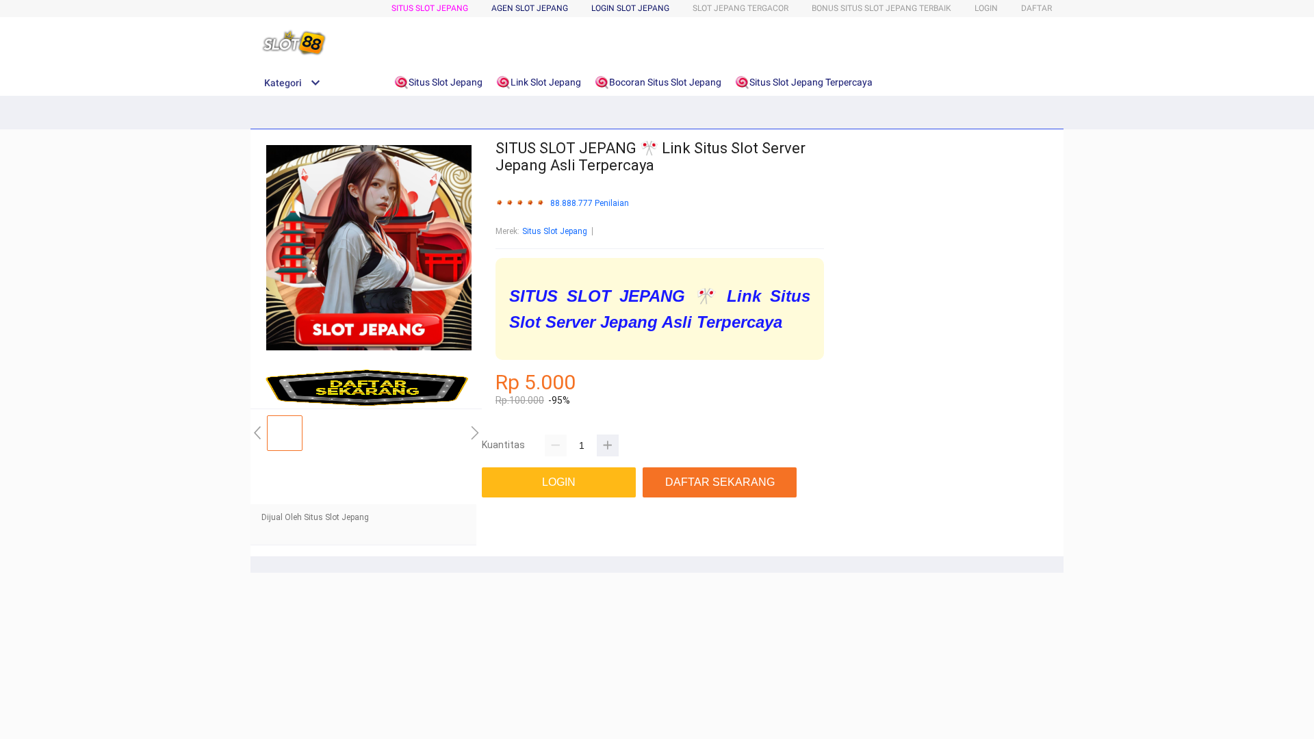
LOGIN (986, 8)
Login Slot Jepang (630, 8)
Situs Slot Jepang (429, 8)
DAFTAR (1036, 8)
